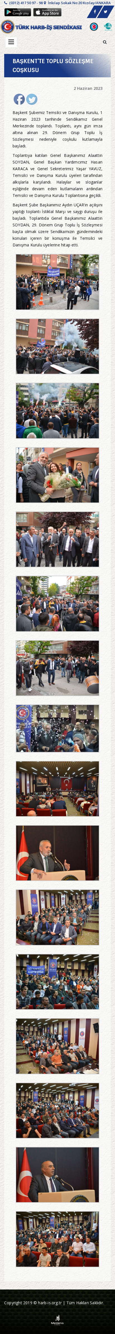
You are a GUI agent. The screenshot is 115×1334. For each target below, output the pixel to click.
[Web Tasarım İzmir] (57, 1319)
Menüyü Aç (11, 42)
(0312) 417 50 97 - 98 (25, 2)
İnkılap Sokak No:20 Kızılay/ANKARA (79, 2)
